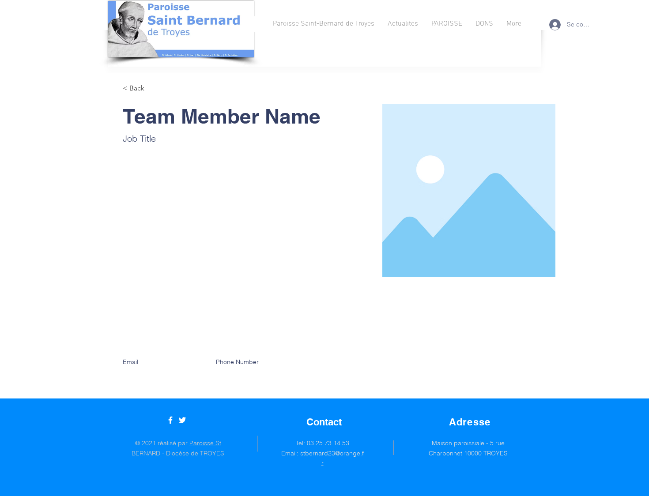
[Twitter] (182, 420)
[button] (140, 88)
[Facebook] (170, 420)
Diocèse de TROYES (195, 453)
